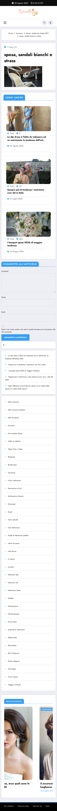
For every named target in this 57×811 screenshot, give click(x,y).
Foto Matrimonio (14, 527)
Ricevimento (12, 645)
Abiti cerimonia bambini (16, 410)
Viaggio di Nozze (14, 684)
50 (20, 186)
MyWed (10, 598)
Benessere (11, 457)
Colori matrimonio (14, 480)
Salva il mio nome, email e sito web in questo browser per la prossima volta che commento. (28, 330)
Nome (3, 297)
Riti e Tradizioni (13, 653)
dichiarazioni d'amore (15, 496)
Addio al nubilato (14, 441)
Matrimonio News (14, 590)
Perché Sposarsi (14, 614)
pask (12, 133)
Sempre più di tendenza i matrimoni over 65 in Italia (25, 191)
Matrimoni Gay (13, 574)
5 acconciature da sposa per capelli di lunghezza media (27, 785)
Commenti (4, 271)
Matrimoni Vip (13, 582)
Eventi (10, 512)
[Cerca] (44, 23)
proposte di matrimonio (16, 629)
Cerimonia (11, 472)
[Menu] (5, 23)
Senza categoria (14, 661)
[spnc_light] (50, 22)
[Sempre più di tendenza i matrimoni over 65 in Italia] (28, 171)
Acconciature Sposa (15, 433)
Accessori (11, 425)
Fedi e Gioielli (13, 520)
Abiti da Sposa (13, 417)
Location (11, 567)
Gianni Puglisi (26, 791)
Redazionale (12, 637)
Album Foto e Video (15, 449)
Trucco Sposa (13, 677)
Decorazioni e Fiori (15, 488)
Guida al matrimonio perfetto (18, 535)
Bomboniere (12, 465)
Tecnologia (12, 669)
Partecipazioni (13, 606)
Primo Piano (12, 622)
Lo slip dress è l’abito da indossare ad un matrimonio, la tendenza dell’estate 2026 (26, 138)
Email (3, 312)
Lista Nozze (12, 551)
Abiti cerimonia (13, 402)
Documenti (11, 504)
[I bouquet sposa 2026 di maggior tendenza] (28, 224)
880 (21, 239)
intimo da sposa (13, 543)
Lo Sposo (11, 559)
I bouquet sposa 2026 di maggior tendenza (24, 244)
